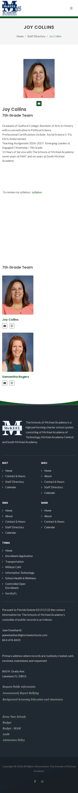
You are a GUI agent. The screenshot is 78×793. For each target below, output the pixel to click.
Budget (7, 722)
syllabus (37, 192)
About (48, 476)
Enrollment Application (19, 556)
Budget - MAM (12, 728)
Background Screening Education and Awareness (33, 699)
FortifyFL (11, 593)
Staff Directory (36, 36)
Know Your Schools (14, 717)
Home (20, 36)
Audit (6, 734)
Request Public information (19, 687)
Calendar (10, 487)
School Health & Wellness (20, 578)
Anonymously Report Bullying (21, 693)
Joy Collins (10, 320)
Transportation (14, 561)
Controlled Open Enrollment (15, 586)
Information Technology (19, 572)
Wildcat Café (13, 567)
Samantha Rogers (15, 377)
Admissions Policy (14, 740)
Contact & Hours (15, 476)
